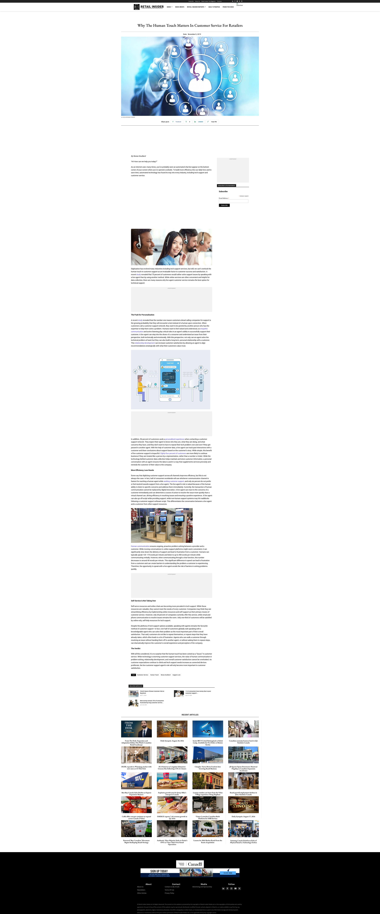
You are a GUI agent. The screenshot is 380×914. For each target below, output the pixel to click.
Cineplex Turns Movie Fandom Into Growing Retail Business (208, 768)
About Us (140, 887)
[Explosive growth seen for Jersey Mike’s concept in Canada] (172, 780)
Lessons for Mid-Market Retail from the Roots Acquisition (207, 841)
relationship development (145, 343)
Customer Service (142, 675)
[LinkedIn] (233, 1)
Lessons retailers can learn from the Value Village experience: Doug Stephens (208, 793)
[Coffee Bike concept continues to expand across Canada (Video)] (136, 804)
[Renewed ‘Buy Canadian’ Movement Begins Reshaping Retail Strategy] (136, 828)
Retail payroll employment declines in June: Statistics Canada (243, 793)
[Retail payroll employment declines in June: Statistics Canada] (243, 780)
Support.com (176, 675)
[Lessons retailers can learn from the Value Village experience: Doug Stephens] (207, 780)
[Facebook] (235, 1)
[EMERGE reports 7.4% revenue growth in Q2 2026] (172, 804)
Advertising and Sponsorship (202, 887)
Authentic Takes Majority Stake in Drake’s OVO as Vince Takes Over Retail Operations (172, 842)
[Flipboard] (237, 1)
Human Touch (154, 675)
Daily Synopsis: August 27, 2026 (243, 816)
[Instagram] (242, 1)
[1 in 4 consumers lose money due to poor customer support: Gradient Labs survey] (179, 693)
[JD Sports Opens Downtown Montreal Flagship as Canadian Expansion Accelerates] (243, 755)
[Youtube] (235, 888)
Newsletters (141, 890)
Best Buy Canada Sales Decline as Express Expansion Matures (136, 793)
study (138, 274)
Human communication (140, 546)
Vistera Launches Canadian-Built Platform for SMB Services (208, 817)
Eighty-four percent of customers (173, 453)
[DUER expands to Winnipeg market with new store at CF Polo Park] (136, 755)
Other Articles (141, 893)
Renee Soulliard (166, 675)
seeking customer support (174, 481)
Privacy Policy (169, 893)
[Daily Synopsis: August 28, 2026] (172, 729)
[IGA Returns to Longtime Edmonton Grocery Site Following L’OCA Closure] (172, 755)
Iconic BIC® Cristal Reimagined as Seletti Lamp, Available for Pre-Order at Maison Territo (208, 743)
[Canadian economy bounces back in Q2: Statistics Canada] (243, 729)
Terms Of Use (169, 890)
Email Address (224, 198)
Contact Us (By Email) (172, 887)
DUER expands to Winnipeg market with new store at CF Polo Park (136, 768)
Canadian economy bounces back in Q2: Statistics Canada (243, 742)
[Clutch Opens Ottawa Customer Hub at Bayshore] (133, 693)
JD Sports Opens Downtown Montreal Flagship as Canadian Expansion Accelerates (243, 769)
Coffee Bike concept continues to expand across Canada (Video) (136, 817)
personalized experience (174, 439)
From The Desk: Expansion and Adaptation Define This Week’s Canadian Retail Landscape (136, 743)
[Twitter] (239, 1)
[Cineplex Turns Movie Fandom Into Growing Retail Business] (207, 755)
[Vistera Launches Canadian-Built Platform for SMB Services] (207, 804)
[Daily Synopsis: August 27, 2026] (243, 804)
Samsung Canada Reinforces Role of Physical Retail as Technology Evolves (243, 841)
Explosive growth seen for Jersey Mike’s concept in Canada (172, 793)
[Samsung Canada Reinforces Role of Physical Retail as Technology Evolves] (243, 828)
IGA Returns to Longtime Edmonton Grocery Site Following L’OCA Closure (172, 768)
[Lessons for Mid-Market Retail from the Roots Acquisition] (207, 828)
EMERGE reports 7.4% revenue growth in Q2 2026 (172, 817)
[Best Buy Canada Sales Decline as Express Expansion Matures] (136, 780)
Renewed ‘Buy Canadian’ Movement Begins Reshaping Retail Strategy (136, 841)
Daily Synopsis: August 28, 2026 (172, 741)
